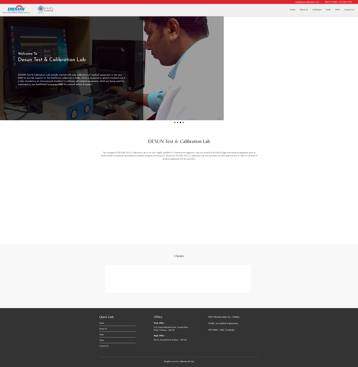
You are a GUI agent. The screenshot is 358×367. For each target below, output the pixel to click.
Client (337, 9)
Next (354, 68)
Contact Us (349, 9)
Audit (328, 9)
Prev (3, 68)
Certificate (317, 9)
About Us (304, 9)
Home (292, 9)
